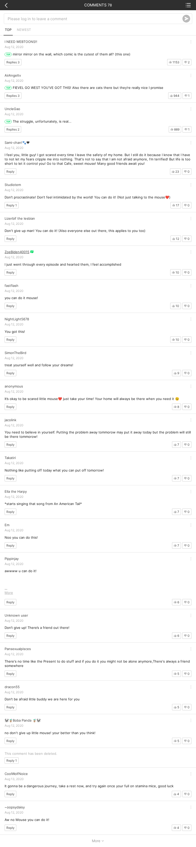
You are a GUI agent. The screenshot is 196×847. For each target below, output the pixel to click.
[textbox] (95, 18)
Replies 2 (12, 129)
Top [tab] (8, 30)
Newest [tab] (24, 30)
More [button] (9, 593)
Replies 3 (13, 62)
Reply (10, 171)
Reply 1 (11, 205)
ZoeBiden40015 (17, 252)
